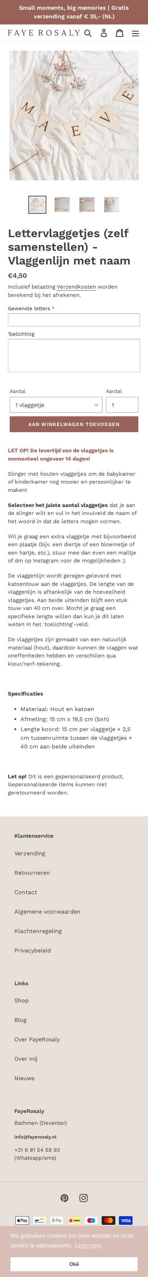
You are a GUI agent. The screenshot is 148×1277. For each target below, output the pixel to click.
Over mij (25, 1058)
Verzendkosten (76, 287)
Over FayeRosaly (37, 1039)
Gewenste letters (31, 308)
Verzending (29, 853)
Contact (25, 892)
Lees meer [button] (88, 1245)
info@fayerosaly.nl (35, 1137)
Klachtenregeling (38, 931)
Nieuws (24, 1078)
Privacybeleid (32, 950)
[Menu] (135, 33)
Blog (20, 1019)
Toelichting (21, 334)
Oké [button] (74, 1264)
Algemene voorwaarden (47, 911)
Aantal (18, 391)
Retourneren (32, 872)
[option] (37, 205)
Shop (21, 1000)
